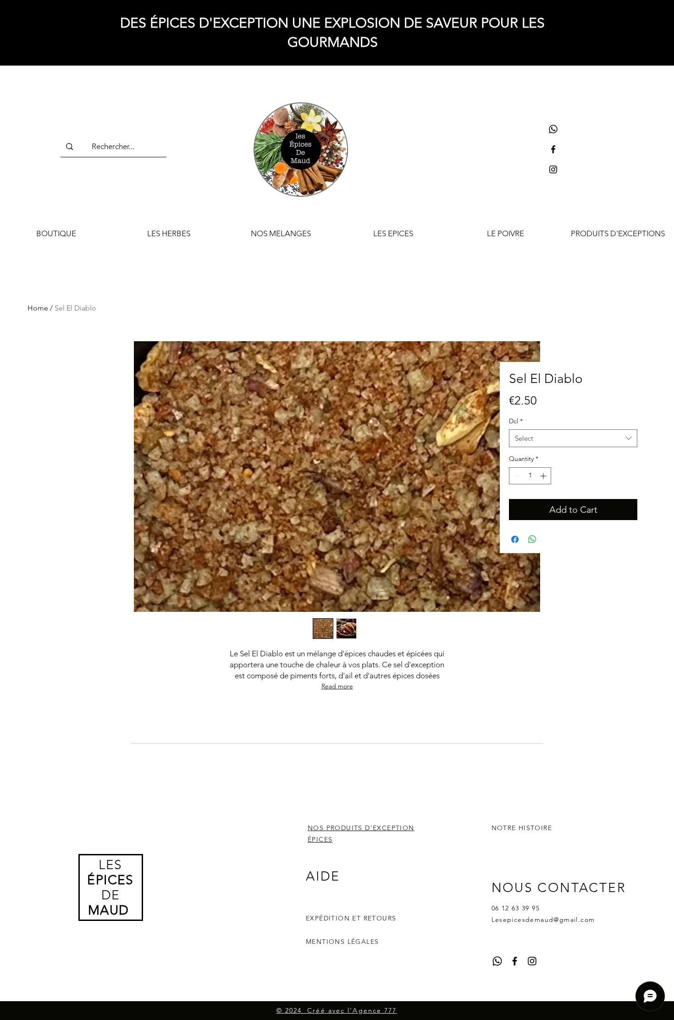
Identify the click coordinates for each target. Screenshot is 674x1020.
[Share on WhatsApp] (532, 539)
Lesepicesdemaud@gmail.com (543, 919)
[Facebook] (553, 149)
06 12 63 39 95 (516, 908)
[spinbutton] (530, 476)
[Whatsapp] (553, 129)
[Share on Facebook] (514, 539)
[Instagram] (553, 169)
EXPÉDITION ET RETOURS (351, 918)
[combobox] (573, 438)
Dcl (516, 421)
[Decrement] (516, 476)
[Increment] (544, 476)
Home (38, 308)
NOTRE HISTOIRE (522, 828)
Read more (337, 686)
